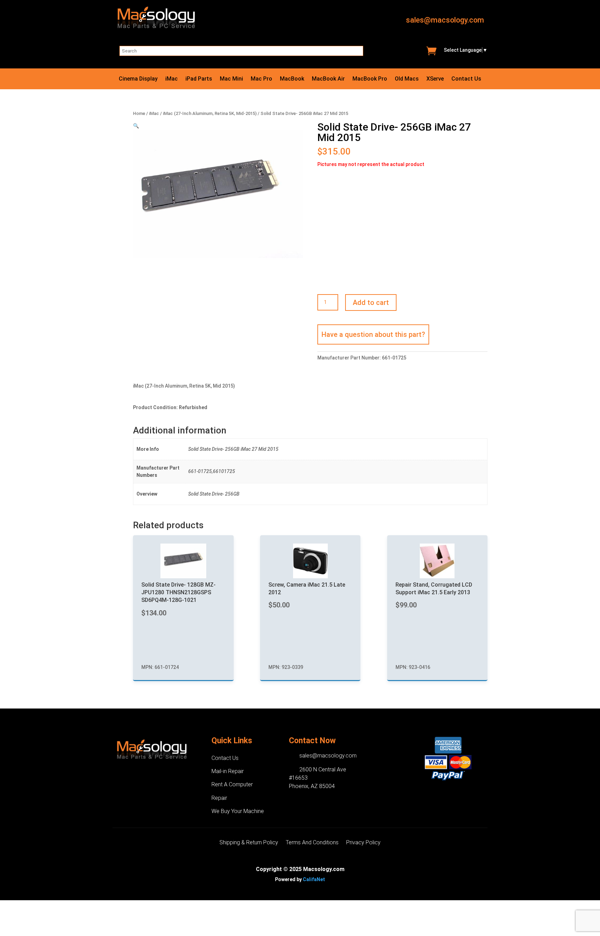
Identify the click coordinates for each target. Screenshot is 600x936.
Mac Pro (261, 79)
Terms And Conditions (312, 843)
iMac (171, 79)
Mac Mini (231, 79)
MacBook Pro (369, 79)
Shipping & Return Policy (248, 843)
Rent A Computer (232, 784)
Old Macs (407, 79)
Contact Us (466, 79)
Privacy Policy (363, 843)
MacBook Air (328, 79)
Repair (219, 798)
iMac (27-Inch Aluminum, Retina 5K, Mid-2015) (210, 113)
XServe (435, 79)
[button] (136, 126)
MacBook (292, 79)
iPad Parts (198, 79)
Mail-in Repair (227, 771)
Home (139, 113)
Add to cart (371, 302)
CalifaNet (314, 879)
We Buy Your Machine (237, 811)
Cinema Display (138, 79)
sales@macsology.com (445, 20)
